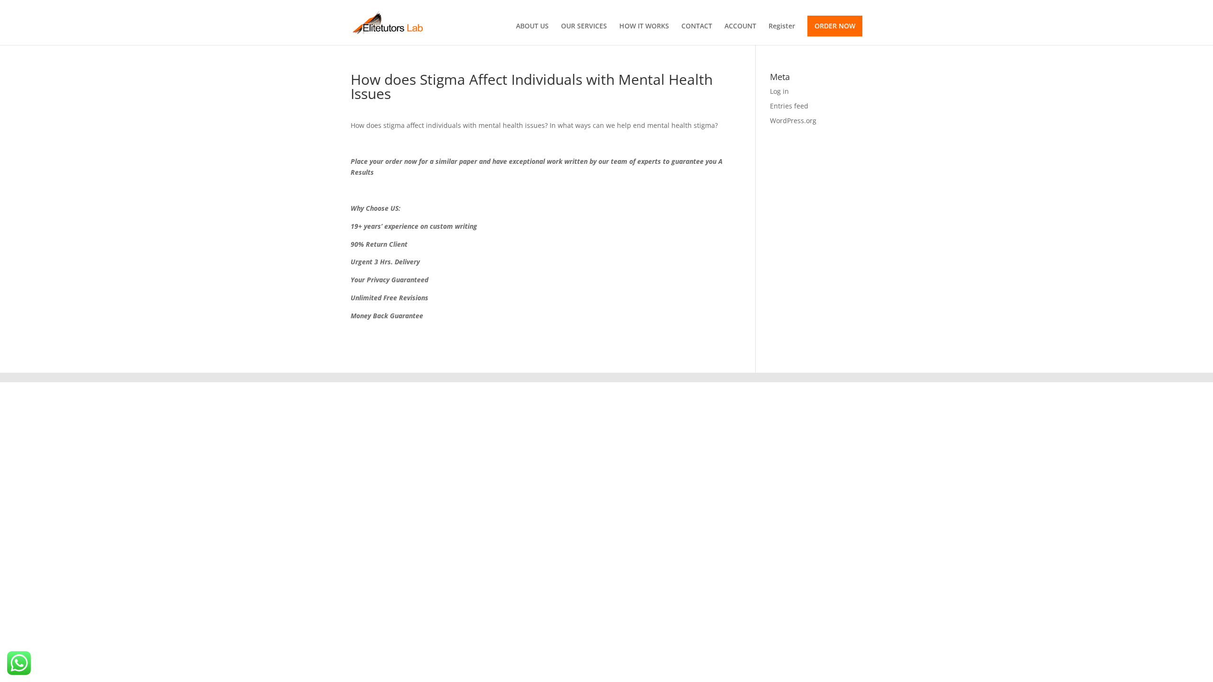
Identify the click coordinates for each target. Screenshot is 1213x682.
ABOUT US (532, 26)
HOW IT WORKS (644, 26)
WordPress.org (793, 120)
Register (782, 26)
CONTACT (696, 26)
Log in (779, 91)
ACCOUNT (740, 26)
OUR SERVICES (584, 26)
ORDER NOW (835, 25)
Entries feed (789, 105)
